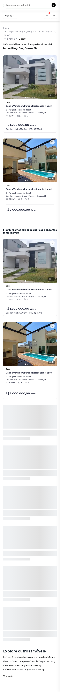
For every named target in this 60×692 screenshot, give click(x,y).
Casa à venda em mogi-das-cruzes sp (22, 665)
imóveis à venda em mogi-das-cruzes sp (24, 669)
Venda (8, 15)
